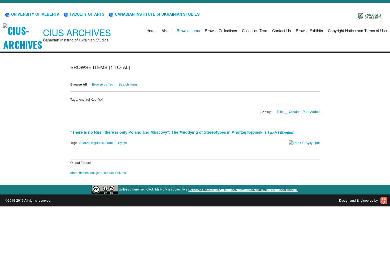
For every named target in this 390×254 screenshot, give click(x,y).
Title (280, 111)
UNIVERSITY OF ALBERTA (34, 14)
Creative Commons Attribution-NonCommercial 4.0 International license (243, 189)
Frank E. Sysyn (116, 142)
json (99, 172)
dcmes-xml (87, 172)
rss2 (125, 172)
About (167, 30)
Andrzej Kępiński (91, 142)
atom (73, 172)
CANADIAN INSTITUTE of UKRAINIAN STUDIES (157, 14)
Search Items (128, 84)
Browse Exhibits (309, 30)
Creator (294, 111)
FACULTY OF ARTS (87, 14)
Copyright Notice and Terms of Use (357, 30)
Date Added (311, 111)
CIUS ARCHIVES (77, 32)
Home (151, 30)
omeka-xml (112, 172)
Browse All (78, 84)
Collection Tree (254, 30)
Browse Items (188, 30)
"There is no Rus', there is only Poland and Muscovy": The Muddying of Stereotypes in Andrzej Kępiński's (181, 132)
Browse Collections (221, 30)
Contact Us (281, 30)
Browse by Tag (102, 84)
